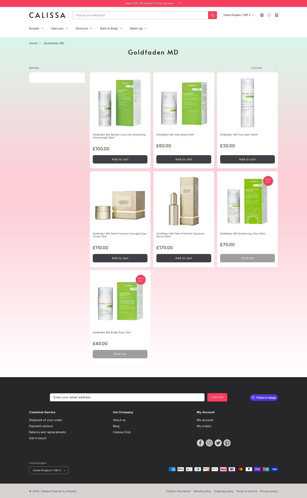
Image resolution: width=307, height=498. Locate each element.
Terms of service (246, 491)
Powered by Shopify (64, 491)
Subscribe (217, 397)
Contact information (178, 491)
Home (33, 43)
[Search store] (212, 15)
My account (205, 420)
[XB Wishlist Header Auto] (269, 15)
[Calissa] (47, 15)
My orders (204, 426)
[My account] (261, 15)
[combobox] (140, 15)
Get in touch (37, 438)
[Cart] (276, 15)
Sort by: (34, 67)
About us (119, 420)
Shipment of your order (45, 420)
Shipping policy (223, 491)
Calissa (45, 491)
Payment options (41, 426)
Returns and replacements (47, 432)
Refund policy (202, 491)
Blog (116, 426)
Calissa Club (122, 432)
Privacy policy (269, 491)
